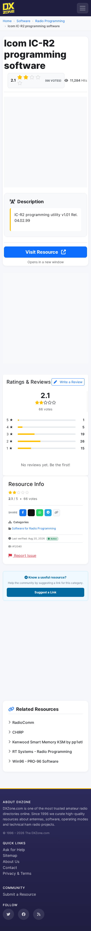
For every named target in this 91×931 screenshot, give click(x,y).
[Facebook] (22, 512)
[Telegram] (48, 512)
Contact (10, 867)
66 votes (30, 499)
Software (23, 21)
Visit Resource (42, 252)
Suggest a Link (45, 592)
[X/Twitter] (31, 512)
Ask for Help (14, 849)
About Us (11, 861)
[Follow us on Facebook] (23, 914)
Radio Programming (50, 21)
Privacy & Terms (17, 873)
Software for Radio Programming (34, 528)
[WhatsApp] (39, 512)
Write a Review (70, 382)
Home (7, 21)
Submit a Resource (19, 894)
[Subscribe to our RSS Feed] (38, 914)
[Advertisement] (45, 142)
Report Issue (24, 555)
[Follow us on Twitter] (8, 914)
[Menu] (82, 8)
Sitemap (10, 855)
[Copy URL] (56, 512)
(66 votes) (53, 80)
